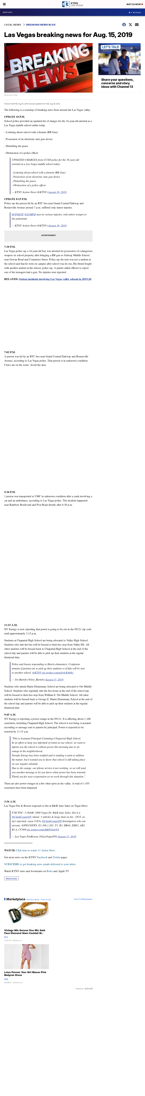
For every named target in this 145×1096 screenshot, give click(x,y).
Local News (12, 24)
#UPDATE (18, 214)
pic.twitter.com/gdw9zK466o (57, 672)
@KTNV (36, 672)
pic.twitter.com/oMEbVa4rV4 (43, 829)
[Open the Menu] (4, 4)
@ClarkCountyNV (22, 817)
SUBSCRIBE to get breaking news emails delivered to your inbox (40, 864)
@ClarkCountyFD (52, 821)
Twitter (56, 857)
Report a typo (11, 878)
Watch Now (133, 4)
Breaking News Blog (41, 24)
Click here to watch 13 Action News (35, 850)
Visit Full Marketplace (83, 899)
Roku (50, 871)
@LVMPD (30, 214)
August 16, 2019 (57, 192)
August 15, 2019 (54, 679)
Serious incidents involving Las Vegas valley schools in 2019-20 (55, 279)
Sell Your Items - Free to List (38, 900)
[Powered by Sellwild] (88, 989)
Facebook (42, 857)
